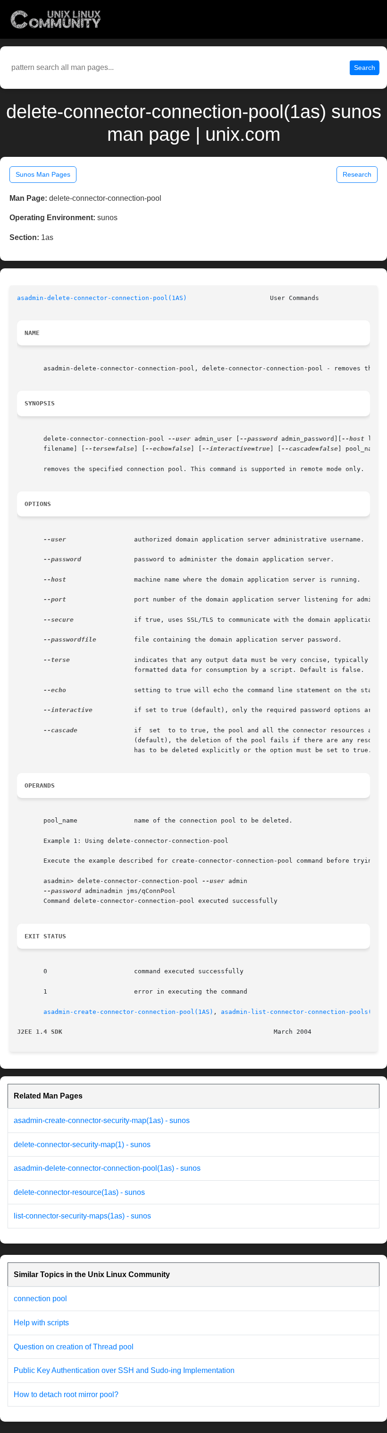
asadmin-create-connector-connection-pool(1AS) (128, 1011)
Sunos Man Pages (43, 174)
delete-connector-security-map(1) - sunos (82, 1145)
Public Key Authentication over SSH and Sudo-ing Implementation (124, 1370)
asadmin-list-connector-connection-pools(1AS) (304, 1011)
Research (357, 174)
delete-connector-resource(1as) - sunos (79, 1192)
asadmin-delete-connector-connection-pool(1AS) (102, 297)
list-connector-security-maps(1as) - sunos (82, 1216)
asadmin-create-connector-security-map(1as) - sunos (102, 1120)
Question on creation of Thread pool (74, 1347)
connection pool (40, 1299)
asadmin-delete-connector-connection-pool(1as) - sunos (107, 1168)
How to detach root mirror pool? (66, 1394)
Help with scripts (41, 1323)
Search (364, 67)
